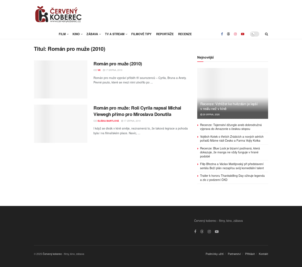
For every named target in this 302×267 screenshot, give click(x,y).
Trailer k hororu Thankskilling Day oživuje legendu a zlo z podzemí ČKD (232, 177)
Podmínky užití (215, 254)
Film (62, 34)
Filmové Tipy (141, 34)
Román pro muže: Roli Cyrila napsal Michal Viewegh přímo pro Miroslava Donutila (137, 110)
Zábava (92, 34)
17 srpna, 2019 (113, 70)
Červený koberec (52, 253)
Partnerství (234, 254)
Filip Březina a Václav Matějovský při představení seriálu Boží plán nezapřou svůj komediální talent (232, 166)
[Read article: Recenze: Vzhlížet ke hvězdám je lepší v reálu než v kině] (232, 93)
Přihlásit (250, 254)
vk (99, 70)
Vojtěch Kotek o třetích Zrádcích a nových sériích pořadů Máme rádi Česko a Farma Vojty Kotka (232, 138)
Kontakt (263, 254)
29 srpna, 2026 (211, 114)
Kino (76, 34)
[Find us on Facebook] (222, 34)
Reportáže (165, 34)
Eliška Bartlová (108, 120)
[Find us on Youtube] (242, 34)
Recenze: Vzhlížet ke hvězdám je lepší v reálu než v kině (229, 106)
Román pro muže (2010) (117, 63)
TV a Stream (114, 34)
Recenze (185, 34)
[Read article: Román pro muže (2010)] (60, 79)
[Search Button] (266, 34)
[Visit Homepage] (58, 14)
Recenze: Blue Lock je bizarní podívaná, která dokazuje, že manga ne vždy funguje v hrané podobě (230, 152)
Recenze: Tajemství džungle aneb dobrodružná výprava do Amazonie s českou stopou (231, 127)
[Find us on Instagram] (235, 34)
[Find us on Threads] (228, 34)
